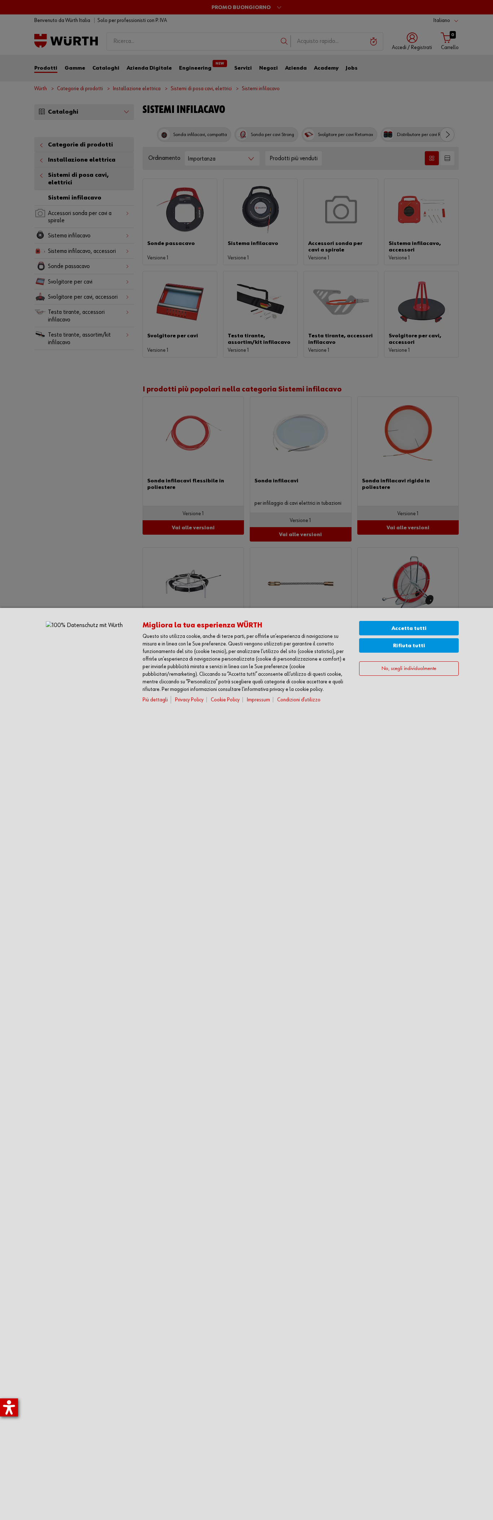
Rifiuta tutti (409, 645)
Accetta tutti (409, 628)
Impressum (258, 699)
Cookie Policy (225, 699)
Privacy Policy (189, 699)
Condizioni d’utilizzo (298, 699)
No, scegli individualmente (408, 668)
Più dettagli (155, 699)
